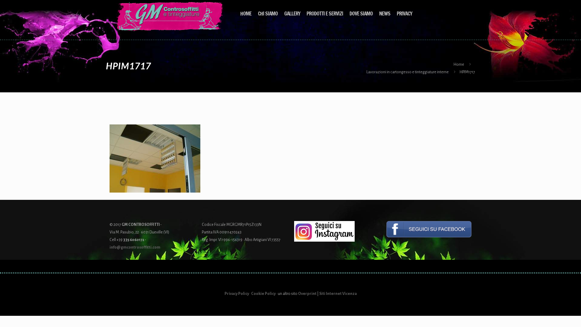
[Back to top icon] (552, 314)
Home (459, 64)
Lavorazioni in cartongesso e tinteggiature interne (407, 72)
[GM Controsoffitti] (170, 16)
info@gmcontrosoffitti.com (135, 247)
